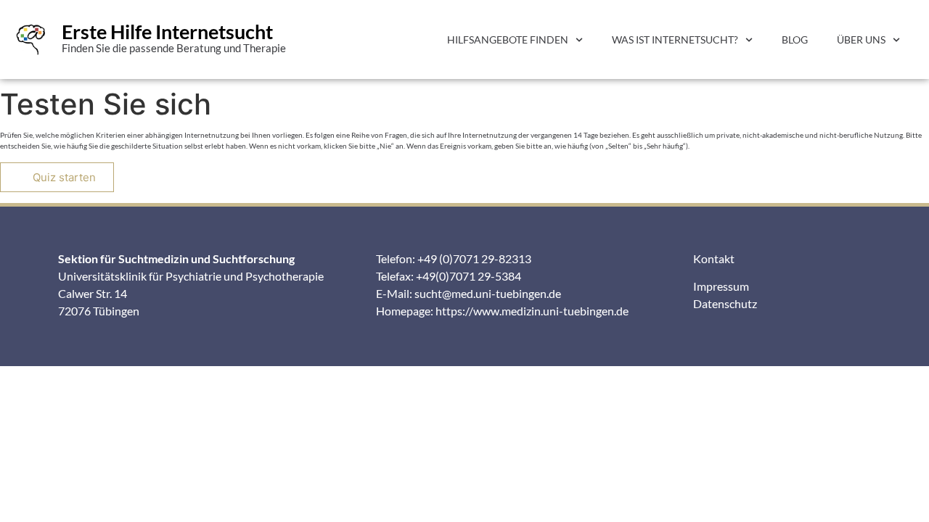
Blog (795, 39)
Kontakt (713, 258)
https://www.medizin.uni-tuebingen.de (532, 311)
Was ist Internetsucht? (675, 39)
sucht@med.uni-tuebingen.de (487, 293)
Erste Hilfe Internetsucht (167, 32)
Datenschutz (725, 303)
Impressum (721, 286)
